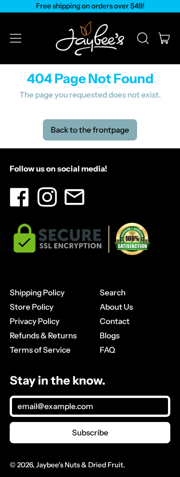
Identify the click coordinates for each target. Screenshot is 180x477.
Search (113, 292)
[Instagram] (47, 204)
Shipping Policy (37, 292)
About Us (116, 307)
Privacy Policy (35, 321)
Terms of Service (40, 350)
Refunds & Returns (43, 335)
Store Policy (32, 307)
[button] (143, 38)
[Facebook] (20, 204)
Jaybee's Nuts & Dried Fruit (79, 464)
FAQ (107, 350)
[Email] (74, 204)
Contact (115, 321)
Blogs (110, 335)
